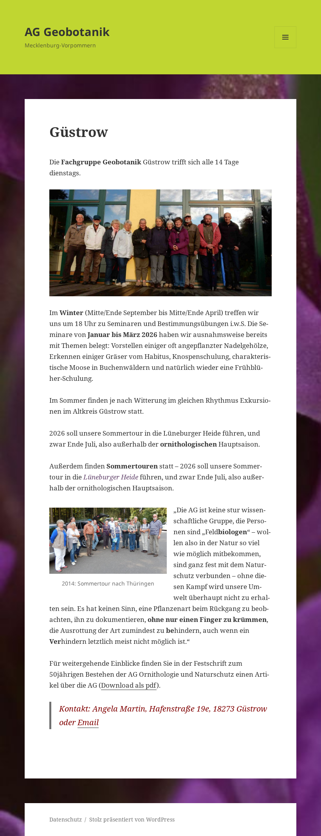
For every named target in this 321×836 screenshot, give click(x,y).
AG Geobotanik (67, 31)
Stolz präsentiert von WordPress (132, 819)
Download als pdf (129, 685)
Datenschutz (65, 819)
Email (88, 722)
